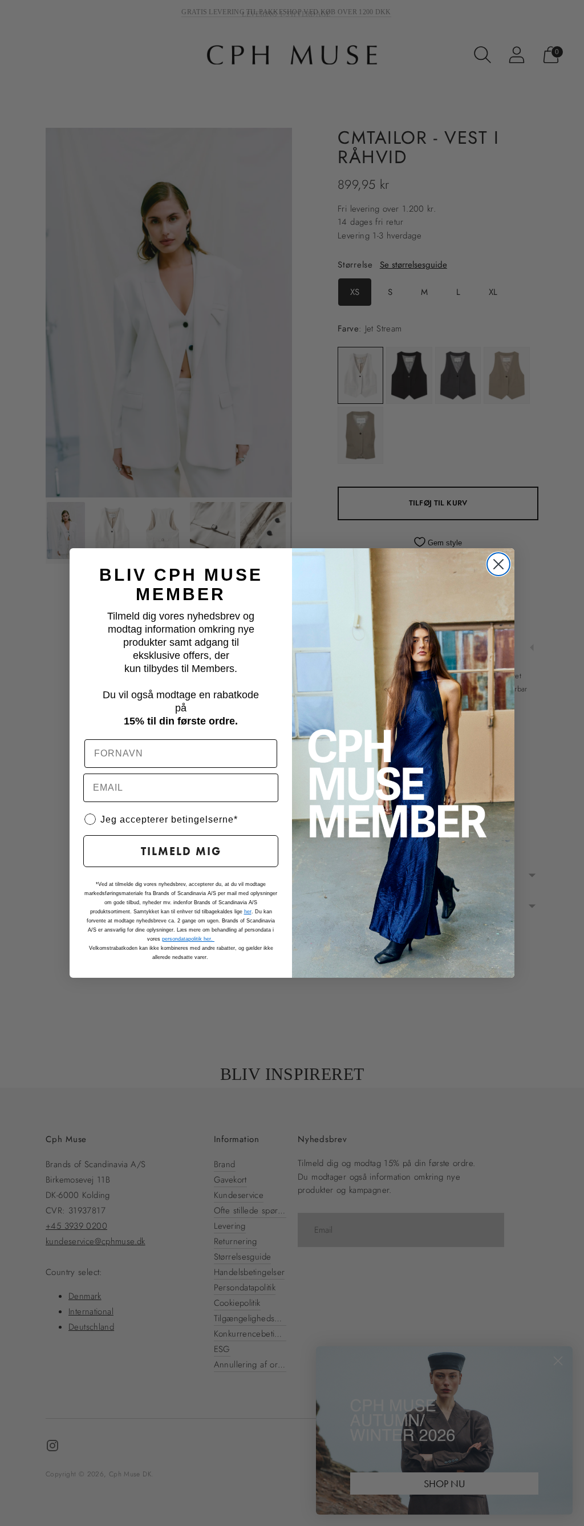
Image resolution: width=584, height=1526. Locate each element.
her (248, 911)
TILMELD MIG (181, 851)
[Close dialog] (498, 564)
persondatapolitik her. (188, 939)
